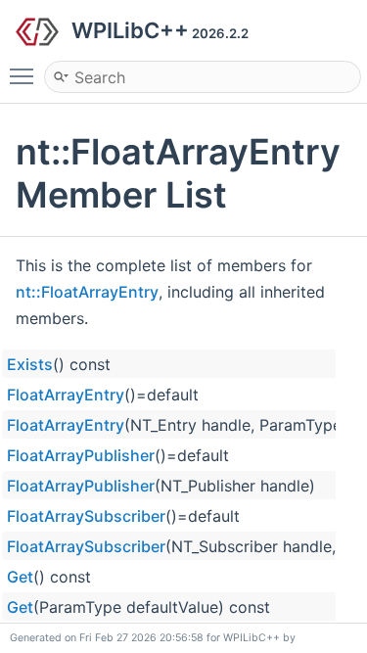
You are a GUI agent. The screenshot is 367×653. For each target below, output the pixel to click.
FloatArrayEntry (65, 394)
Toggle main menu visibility (25, 75)
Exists (30, 364)
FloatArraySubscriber (86, 516)
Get (20, 576)
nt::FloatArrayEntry (87, 292)
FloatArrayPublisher (81, 455)
